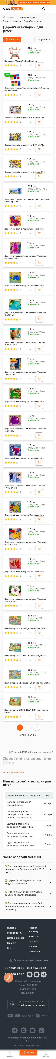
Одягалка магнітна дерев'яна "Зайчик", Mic (24, 172)
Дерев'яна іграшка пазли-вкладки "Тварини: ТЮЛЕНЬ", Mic (25, 487)
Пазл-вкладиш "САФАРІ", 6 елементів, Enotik (25, 629)
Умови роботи (14, 933)
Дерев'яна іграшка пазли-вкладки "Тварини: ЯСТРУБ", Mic (25, 343)
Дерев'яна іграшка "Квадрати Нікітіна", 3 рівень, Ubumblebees (26, 89)
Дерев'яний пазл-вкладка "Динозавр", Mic (24, 229)
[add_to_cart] (39, 65)
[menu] (52, 9)
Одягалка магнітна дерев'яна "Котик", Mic (24, 118)
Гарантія (11, 943)
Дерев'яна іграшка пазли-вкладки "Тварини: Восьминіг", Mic (25, 257)
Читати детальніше (12, 772)
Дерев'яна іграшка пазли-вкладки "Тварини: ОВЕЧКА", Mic (25, 600)
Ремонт (33, 946)
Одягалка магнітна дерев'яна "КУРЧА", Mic (24, 145)
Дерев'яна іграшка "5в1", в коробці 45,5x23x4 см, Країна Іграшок (27, 200)
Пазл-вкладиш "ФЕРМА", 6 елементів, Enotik (25, 656)
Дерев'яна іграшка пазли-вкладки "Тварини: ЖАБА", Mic (25, 314)
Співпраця (34, 951)
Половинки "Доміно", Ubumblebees (20, 61)
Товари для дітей (26, 17)
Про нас (33, 941)
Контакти (34, 936)
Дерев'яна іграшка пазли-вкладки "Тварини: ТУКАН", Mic (25, 373)
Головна (10, 17)
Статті (10, 948)
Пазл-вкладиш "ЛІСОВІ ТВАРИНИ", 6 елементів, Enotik (26, 711)
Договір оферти (15, 938)
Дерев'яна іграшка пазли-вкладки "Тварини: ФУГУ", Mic (25, 430)
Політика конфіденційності (28, 1045)
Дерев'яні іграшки (12, 21)
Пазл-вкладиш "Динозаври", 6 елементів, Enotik (27, 683)
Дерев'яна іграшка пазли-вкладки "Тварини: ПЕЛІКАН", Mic (25, 543)
